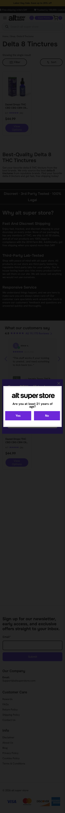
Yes (18, 416)
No (47, 416)
